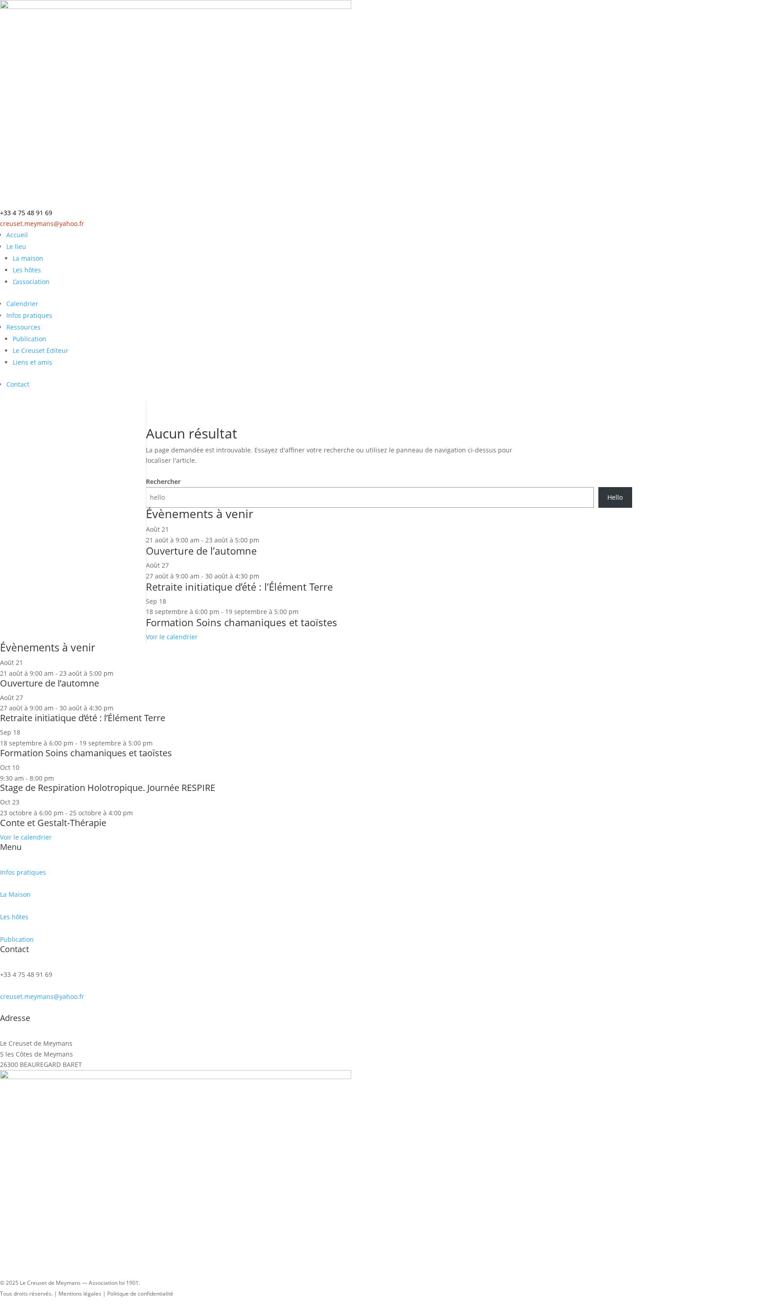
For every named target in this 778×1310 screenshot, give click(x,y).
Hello (615, 497)
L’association (31, 281)
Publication (29, 338)
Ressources (23, 327)
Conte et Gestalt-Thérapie (53, 823)
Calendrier (22, 303)
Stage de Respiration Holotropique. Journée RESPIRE (107, 787)
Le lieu (16, 246)
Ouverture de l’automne (201, 550)
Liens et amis (32, 362)
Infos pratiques (29, 315)
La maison (28, 258)
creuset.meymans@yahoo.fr (42, 223)
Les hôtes (27, 270)
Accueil (17, 234)
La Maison (15, 894)
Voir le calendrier (172, 636)
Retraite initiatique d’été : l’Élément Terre (239, 586)
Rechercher (163, 481)
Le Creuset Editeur (40, 350)
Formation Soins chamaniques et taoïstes (241, 622)
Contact (17, 384)
